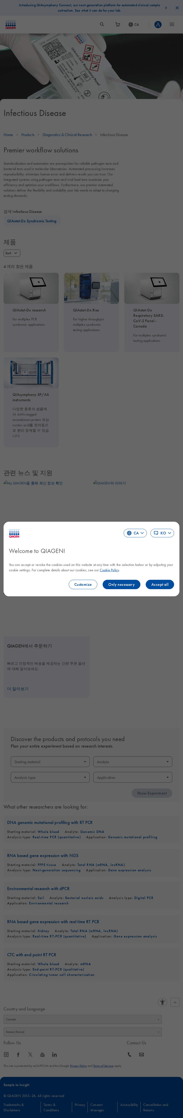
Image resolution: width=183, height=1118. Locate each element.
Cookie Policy (109, 570)
